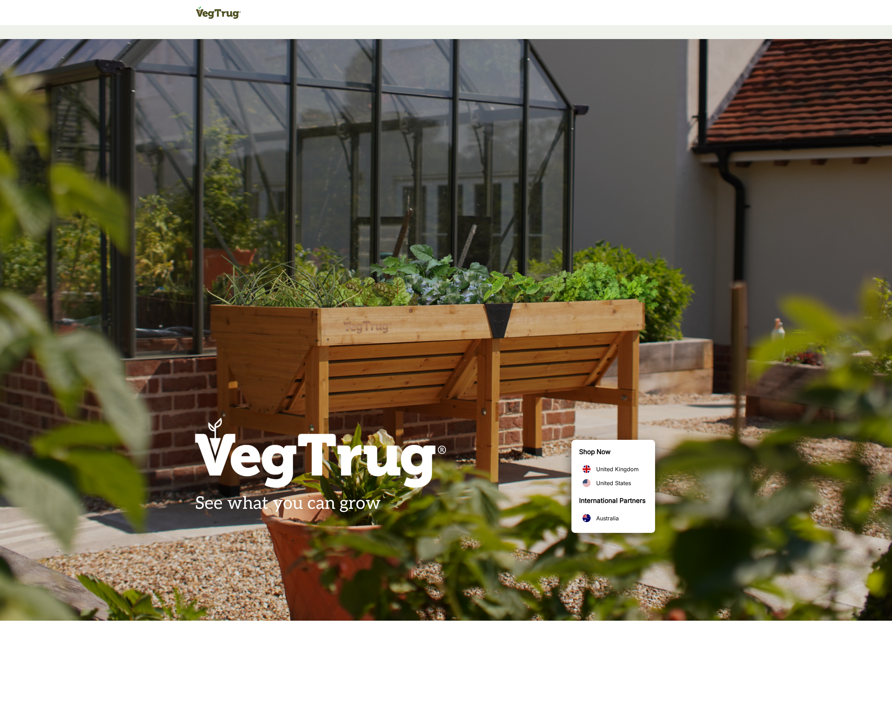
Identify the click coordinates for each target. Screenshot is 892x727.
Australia (607, 518)
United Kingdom (617, 469)
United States (613, 483)
